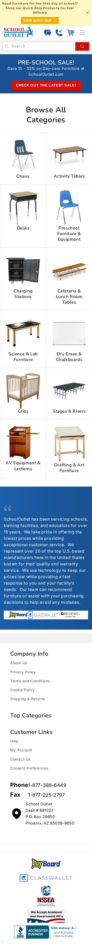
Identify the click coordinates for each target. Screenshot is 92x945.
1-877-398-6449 (47, 785)
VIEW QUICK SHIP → (40, 20)
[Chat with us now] (47, 33)
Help (14, 741)
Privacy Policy (23, 672)
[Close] (87, 12)
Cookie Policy (22, 690)
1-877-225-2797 (46, 795)
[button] (70, 33)
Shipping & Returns (27, 699)
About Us (18, 663)
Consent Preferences (29, 768)
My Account (21, 750)
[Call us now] (59, 33)
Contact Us (20, 759)
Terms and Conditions (30, 681)
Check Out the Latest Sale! (46, 85)
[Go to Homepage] (18, 32)
